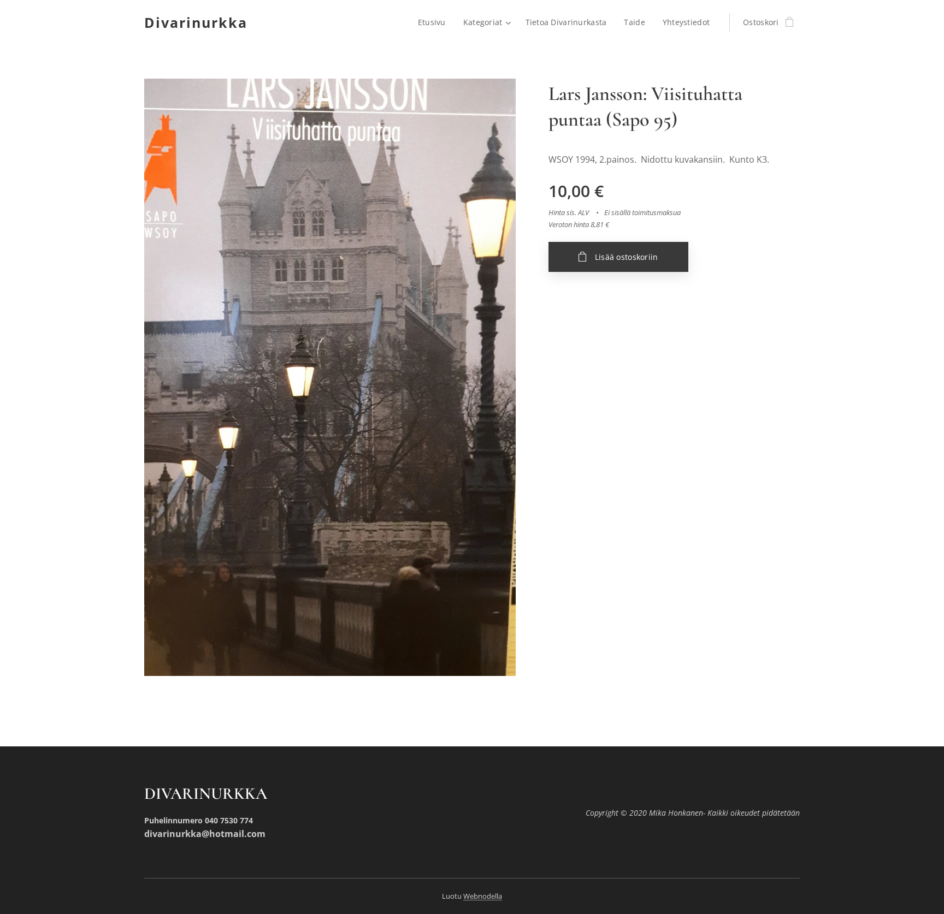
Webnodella (482, 896)
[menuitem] (435, 22)
